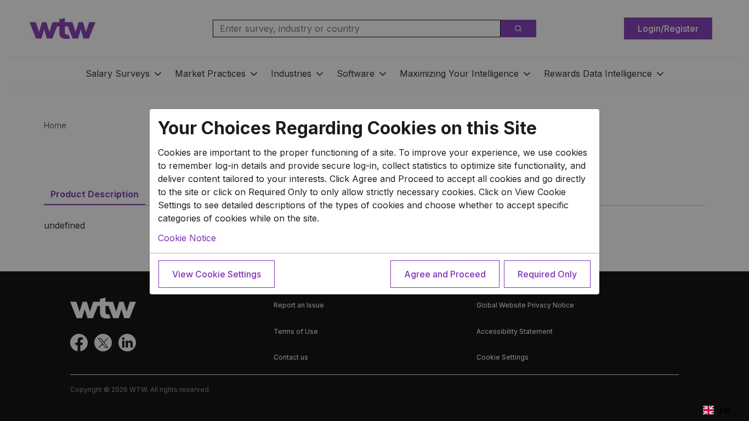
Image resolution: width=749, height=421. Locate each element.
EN (724, 410)
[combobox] (716, 410)
